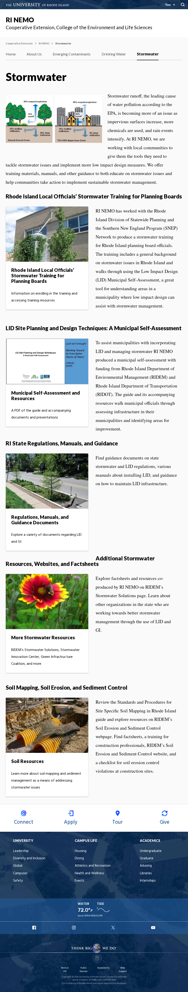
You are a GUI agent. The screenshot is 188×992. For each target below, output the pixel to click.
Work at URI (65, 969)
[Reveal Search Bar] (182, 4)
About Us (34, 54)
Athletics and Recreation (93, 866)
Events (79, 880)
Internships (148, 880)
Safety (18, 880)
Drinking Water (114, 54)
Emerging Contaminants (72, 54)
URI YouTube (153, 927)
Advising (146, 866)
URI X (113, 927)
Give (164, 822)
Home (11, 54)
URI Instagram (74, 927)
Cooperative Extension (19, 43)
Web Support (123, 969)
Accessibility (103, 968)
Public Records (83, 969)
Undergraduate (151, 851)
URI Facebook (34, 927)
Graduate (146, 858)
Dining (79, 858)
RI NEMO (20, 20)
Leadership (21, 851)
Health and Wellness (89, 873)
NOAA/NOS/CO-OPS (93, 915)
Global (17, 866)
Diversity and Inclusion (29, 858)
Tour (117, 822)
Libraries (146, 873)
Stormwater (148, 54)
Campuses (20, 873)
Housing (80, 851)
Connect (23, 822)
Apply (70, 822)
